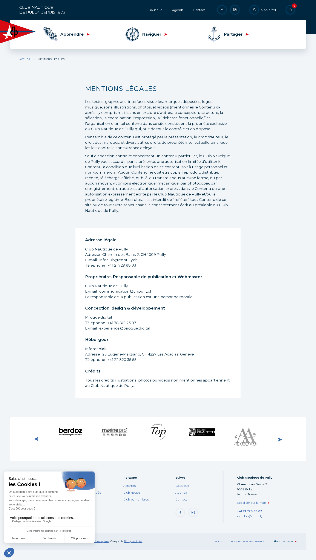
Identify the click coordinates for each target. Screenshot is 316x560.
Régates (77, 485)
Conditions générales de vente (246, 541)
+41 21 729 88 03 (249, 511)
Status (219, 541)
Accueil (25, 59)
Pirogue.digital (133, 541)
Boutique (155, 10)
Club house (131, 492)
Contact (199, 10)
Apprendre (72, 34)
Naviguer (151, 34)
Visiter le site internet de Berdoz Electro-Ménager (70, 432)
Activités (129, 485)
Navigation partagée (86, 492)
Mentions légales (99, 541)
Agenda (178, 10)
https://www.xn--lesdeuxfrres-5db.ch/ (245, 439)
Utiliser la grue (81, 499)
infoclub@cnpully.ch (252, 516)
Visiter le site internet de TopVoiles (158, 432)
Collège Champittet (202, 431)
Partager (233, 34)
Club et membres (136, 499)
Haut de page (283, 541)
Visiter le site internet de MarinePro (114, 432)
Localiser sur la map (251, 502)
